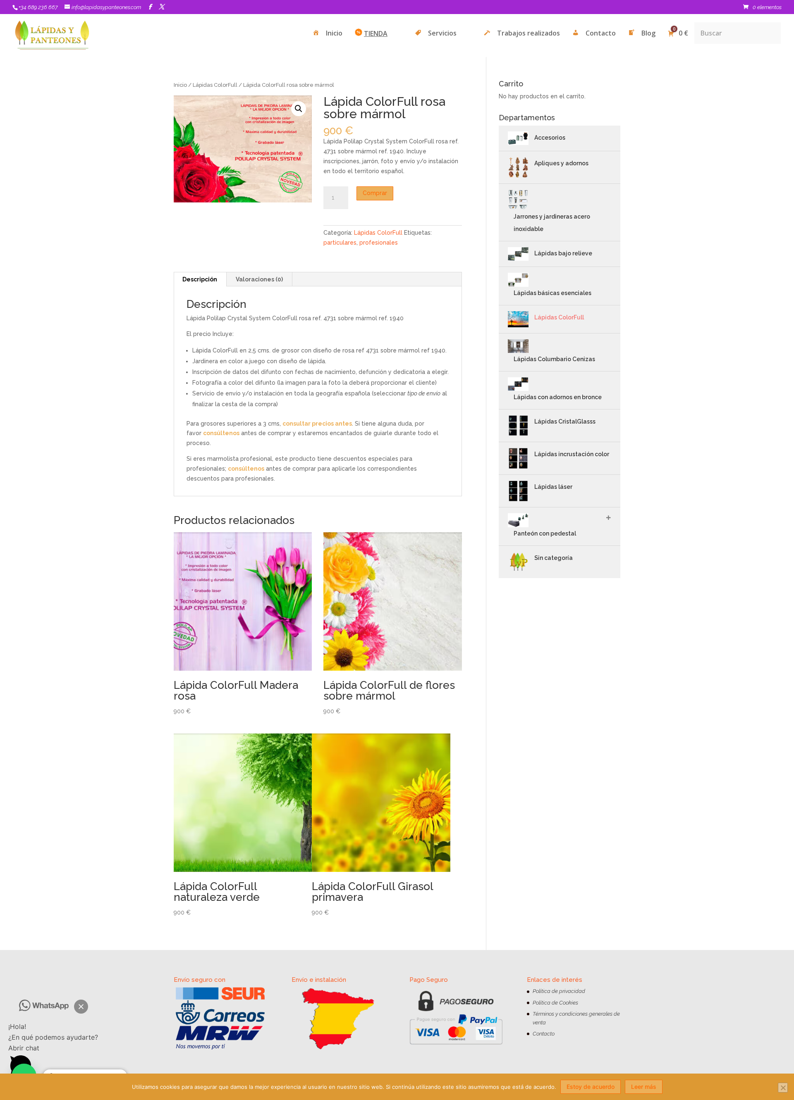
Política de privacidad (559, 991)
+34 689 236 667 (38, 7)
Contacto (544, 1034)
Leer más (643, 1086)
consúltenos (221, 433)
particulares (339, 242)
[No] (783, 1088)
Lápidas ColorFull (215, 85)
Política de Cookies (555, 1003)
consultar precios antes (317, 423)
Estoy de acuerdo (591, 1086)
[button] (81, 1007)
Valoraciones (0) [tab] (259, 279)
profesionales (378, 242)
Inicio (180, 85)
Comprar (375, 193)
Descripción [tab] (199, 279)
